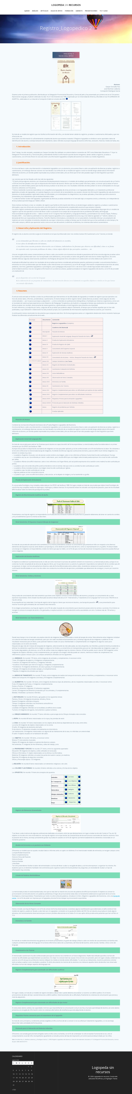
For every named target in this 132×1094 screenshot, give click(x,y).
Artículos (44, 11)
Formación (69, 11)
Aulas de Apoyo (56, 11)
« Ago (14, 1089)
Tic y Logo (104, 11)
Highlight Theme (111, 1079)
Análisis (35, 11)
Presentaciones (91, 11)
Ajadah (27, 11)
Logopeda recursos (66, 5)
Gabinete (79, 11)
